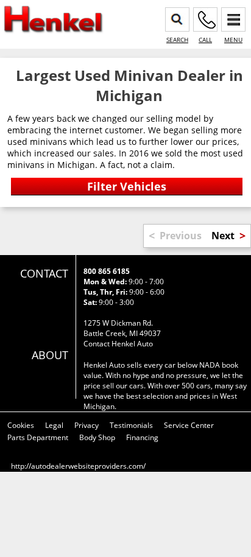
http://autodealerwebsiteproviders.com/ (78, 466)
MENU (233, 39)
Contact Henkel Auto (118, 343)
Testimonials (131, 425)
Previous (181, 235)
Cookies (20, 425)
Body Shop (97, 437)
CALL (205, 39)
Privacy (86, 425)
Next (223, 235)
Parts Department (37, 437)
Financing (142, 437)
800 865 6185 (106, 271)
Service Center (189, 425)
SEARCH (177, 39)
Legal (54, 425)
